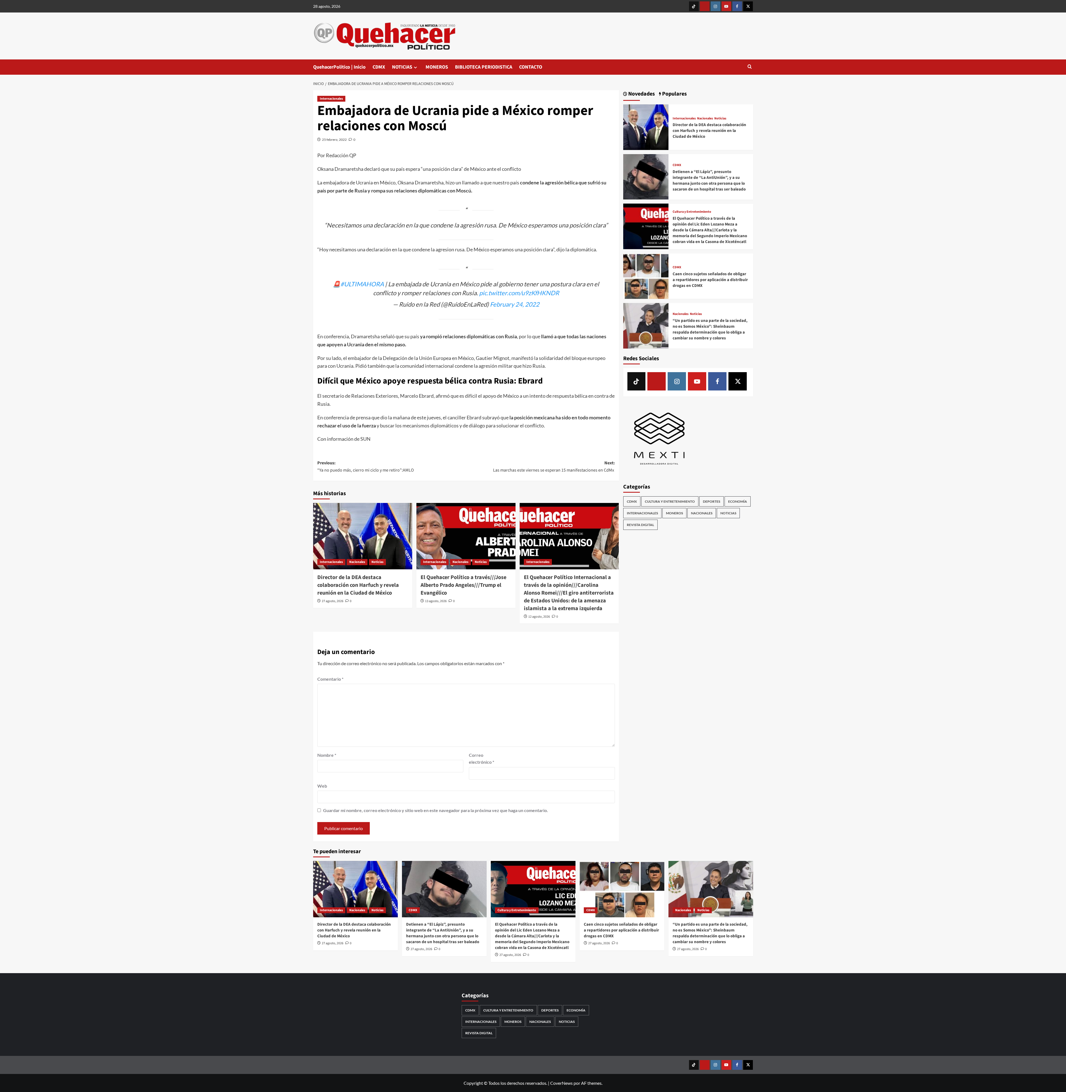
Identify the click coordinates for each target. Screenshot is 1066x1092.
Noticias (377, 562)
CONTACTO (530, 67)
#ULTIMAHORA (362, 284)
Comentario (330, 679)
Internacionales (331, 98)
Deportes (711, 501)
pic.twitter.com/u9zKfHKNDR (519, 293)
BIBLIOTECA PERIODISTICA (483, 67)
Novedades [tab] (641, 94)
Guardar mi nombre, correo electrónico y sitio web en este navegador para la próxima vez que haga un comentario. (435, 810)
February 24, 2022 (514, 304)
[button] (749, 67)
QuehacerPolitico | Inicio (339, 67)
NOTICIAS (402, 67)
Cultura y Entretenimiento (692, 212)
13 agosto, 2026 (436, 601)
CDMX (379, 67)
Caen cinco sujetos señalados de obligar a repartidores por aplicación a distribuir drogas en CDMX (710, 279)
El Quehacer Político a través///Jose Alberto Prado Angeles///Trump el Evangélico (463, 585)
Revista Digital (640, 525)
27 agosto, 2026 (332, 601)
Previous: (365, 466)
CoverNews (561, 1083)
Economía (737, 501)
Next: (554, 466)
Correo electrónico (481, 758)
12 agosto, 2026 (539, 616)
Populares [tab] (674, 94)
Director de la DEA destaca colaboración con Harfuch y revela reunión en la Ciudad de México (358, 585)
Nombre (326, 755)
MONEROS (437, 67)
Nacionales (357, 562)
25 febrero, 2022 (334, 139)
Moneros (674, 513)
